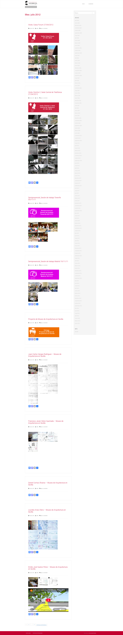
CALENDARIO (90, 3)
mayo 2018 (77, 165)
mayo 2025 (77, 35)
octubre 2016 (77, 208)
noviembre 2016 (78, 205)
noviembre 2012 (78, 300)
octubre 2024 (77, 50)
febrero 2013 (77, 293)
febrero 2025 (77, 43)
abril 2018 (77, 168)
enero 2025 (77, 45)
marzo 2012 (77, 318)
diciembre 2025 (78, 25)
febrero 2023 (77, 83)
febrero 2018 (77, 173)
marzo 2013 (77, 290)
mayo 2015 (77, 238)
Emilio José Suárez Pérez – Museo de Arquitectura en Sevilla (48, 568)
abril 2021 (77, 108)
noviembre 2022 (78, 88)
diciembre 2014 (78, 248)
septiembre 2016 (78, 210)
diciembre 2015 (78, 225)
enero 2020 (77, 133)
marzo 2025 (77, 40)
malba (37, 28)
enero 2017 (77, 200)
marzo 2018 (77, 170)
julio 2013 (77, 280)
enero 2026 (77, 23)
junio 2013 (77, 283)
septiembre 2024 (78, 53)
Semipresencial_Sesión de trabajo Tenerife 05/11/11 (44, 199)
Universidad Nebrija (92, 633)
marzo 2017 (77, 195)
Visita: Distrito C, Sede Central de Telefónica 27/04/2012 (45, 93)
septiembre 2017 (78, 185)
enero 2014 (77, 268)
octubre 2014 (77, 253)
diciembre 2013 (78, 270)
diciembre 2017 (78, 178)
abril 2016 (77, 218)
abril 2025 (77, 38)
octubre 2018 (77, 158)
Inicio (83, 3)
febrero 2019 (77, 150)
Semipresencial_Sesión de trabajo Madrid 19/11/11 (48, 261)
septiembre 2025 (78, 33)
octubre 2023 (77, 73)
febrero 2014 (77, 265)
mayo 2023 (77, 78)
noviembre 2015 (78, 228)
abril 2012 (77, 315)
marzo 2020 (77, 128)
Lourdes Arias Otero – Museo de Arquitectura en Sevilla (47, 511)
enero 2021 (77, 115)
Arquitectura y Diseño (31, 7)
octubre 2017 (77, 183)
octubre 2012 (77, 303)
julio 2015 (77, 233)
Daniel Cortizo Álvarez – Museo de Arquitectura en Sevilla (47, 484)
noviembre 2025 (78, 28)
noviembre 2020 (78, 120)
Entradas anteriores (41, 625)
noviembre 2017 (78, 180)
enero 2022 (77, 98)
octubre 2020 (77, 123)
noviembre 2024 (78, 48)
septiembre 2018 (78, 160)
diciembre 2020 (78, 118)
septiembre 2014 (78, 255)
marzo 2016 (77, 220)
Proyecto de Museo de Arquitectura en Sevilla (45, 319)
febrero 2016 (77, 223)
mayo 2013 (77, 285)
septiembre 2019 (78, 140)
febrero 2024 (77, 63)
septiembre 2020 (78, 125)
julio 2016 (77, 213)
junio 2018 (77, 163)
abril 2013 (77, 288)
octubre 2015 (77, 230)
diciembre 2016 (78, 203)
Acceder (76, 331)
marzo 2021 (77, 110)
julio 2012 (77, 308)
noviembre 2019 (78, 135)
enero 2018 (77, 175)
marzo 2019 (77, 148)
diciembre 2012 (78, 298)
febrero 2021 (77, 113)
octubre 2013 (77, 275)
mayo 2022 (77, 90)
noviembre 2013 (78, 273)
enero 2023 (77, 85)
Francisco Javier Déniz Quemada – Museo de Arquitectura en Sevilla (45, 422)
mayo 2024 (77, 55)
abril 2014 (77, 260)
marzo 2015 (77, 243)
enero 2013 (77, 295)
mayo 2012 (77, 313)
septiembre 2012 (78, 305)
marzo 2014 (77, 263)
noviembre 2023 (78, 70)
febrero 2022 (77, 95)
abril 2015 (77, 240)
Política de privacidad (37, 633)
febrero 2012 (77, 320)
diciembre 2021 (78, 100)
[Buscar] (93, 13)
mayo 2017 (77, 190)
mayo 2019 (77, 143)
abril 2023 (77, 80)
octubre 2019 (77, 138)
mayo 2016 (77, 215)
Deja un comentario (43, 28)
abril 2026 (77, 20)
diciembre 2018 (78, 153)
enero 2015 (77, 245)
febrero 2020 (77, 130)
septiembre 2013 (78, 278)
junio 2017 (77, 188)
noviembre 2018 (78, 155)
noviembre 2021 (78, 103)
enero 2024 (77, 65)
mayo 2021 (77, 105)
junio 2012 (77, 310)
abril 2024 (77, 58)
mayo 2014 (77, 258)
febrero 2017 (77, 198)
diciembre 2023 (78, 68)
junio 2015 (77, 235)
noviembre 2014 (78, 250)
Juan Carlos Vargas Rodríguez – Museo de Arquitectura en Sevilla (44, 355)
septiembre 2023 (78, 75)
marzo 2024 (77, 60)
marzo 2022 (77, 93)
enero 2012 (77, 323)
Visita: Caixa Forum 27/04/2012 (40, 25)
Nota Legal (28, 633)
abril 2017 (77, 193)
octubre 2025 (77, 30)
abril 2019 (77, 145)
